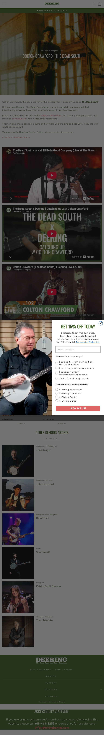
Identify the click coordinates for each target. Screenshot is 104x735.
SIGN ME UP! (78, 408)
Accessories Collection (87, 342)
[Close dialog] (101, 323)
